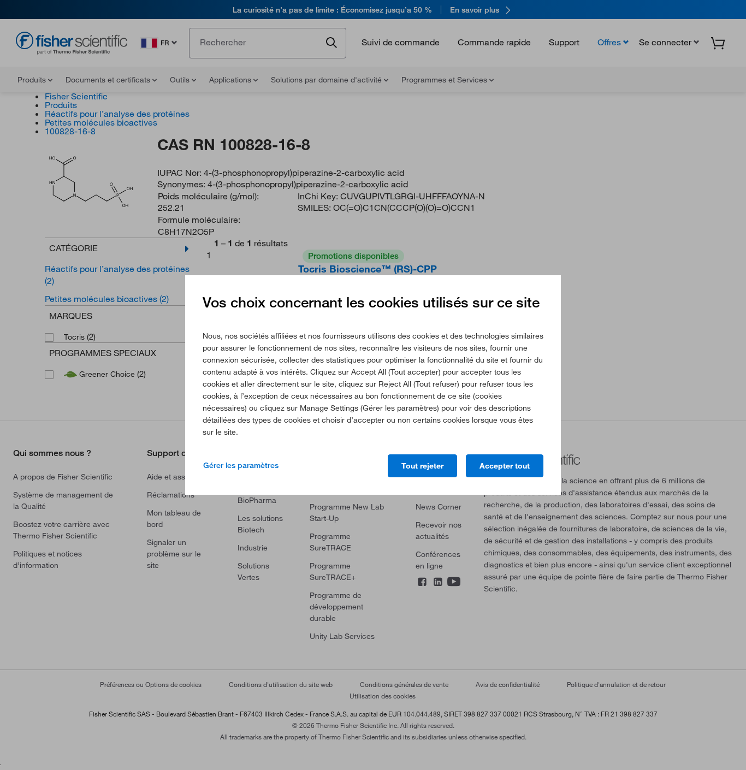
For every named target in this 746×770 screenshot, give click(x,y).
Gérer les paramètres (241, 465)
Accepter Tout (504, 466)
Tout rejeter (422, 466)
